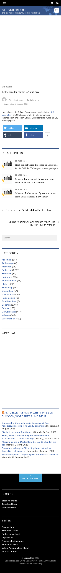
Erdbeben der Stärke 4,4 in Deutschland (27, 210)
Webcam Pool (9, 507)
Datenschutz (8, 527)
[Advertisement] (30, 47)
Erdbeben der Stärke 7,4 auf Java (21, 91)
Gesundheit (7, 291)
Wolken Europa (9, 551)
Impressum (7, 537)
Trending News (9, 504)
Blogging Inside (9, 500)
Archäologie (8, 263)
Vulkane (6, 315)
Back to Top (30, 478)
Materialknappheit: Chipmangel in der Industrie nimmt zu (30, 454)
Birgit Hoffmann (16, 100)
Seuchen (6, 305)
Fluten (5, 284)
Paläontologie (8, 298)
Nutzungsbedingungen (13, 541)
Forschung (7, 287)
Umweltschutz (9, 311)
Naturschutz (8, 294)
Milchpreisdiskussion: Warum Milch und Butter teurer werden (34, 223)
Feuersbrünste (9, 280)
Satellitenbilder (9, 301)
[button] (12, 128)
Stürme (5, 308)
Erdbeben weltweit (11, 534)
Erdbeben (7, 87)
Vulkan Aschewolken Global (15, 548)
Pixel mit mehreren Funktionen (17, 432)
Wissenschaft (8, 318)
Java (38, 100)
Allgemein (7, 259)
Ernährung (7, 277)
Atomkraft (6, 266)
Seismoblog (29, 558)
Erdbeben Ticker (10, 530)
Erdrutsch (6, 273)
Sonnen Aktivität (10, 544)
